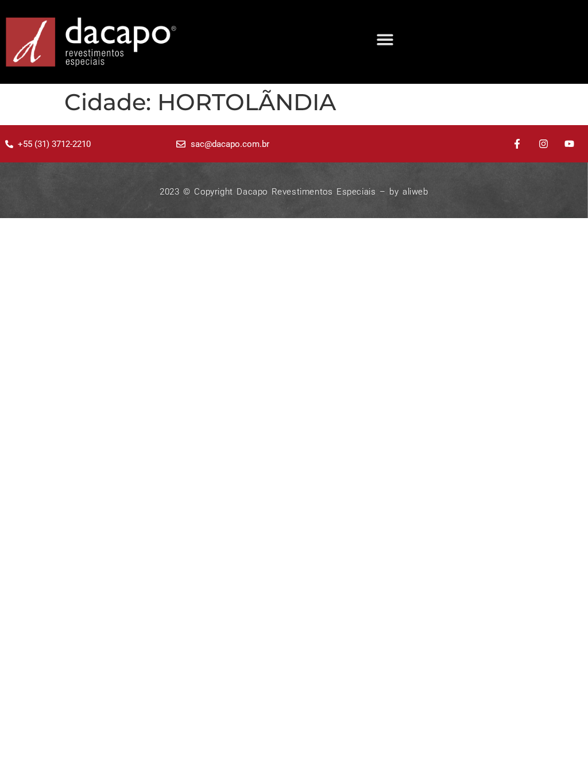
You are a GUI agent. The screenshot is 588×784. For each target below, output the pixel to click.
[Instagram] (543, 144)
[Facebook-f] (517, 144)
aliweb (415, 192)
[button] (385, 39)
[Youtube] (570, 144)
